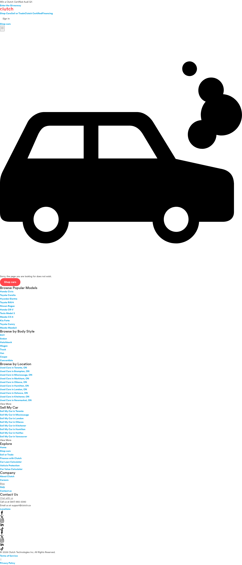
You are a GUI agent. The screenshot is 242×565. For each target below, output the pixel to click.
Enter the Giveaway (10, 5)
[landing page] (6, 9)
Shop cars (5, 24)
